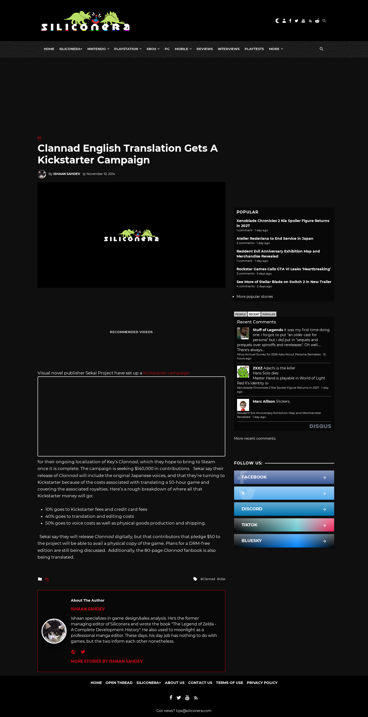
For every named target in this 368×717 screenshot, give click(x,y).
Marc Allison (264, 401)
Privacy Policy (262, 682)
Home (49, 49)
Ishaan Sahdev (66, 174)
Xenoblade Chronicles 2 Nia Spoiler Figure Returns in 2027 (278, 387)
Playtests (254, 49)
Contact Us (200, 682)
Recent (254, 314)
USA (222, 579)
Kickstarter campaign (166, 372)
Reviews (205, 49)
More (274, 49)
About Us (175, 682)
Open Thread (119, 682)
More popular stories (255, 296)
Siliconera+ (70, 49)
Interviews (229, 49)
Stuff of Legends (268, 330)
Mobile (181, 49)
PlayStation (126, 49)
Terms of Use (229, 682)
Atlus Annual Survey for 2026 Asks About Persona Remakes (279, 354)
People (240, 314)
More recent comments (255, 438)
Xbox (151, 49)
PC (167, 49)
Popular (268, 314)
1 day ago (259, 417)
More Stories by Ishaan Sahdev (107, 661)
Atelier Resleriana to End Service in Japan (275, 238)
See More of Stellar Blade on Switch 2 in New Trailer (284, 282)
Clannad (209, 579)
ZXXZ (257, 368)
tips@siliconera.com (194, 710)
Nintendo (96, 49)
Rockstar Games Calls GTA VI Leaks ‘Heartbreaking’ (284, 269)
